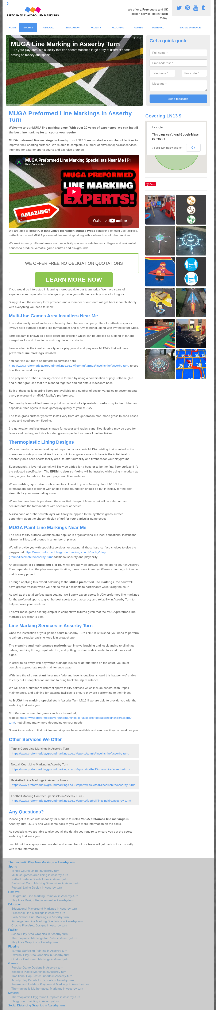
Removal (48, 27)
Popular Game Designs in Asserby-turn (37, 967)
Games (138, 27)
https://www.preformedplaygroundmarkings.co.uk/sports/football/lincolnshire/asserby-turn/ (71, 800)
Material (158, 27)
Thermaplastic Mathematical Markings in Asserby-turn (47, 988)
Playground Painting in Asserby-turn (35, 1001)
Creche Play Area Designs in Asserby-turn (39, 925)
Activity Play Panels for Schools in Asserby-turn (42, 980)
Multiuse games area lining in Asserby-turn (39, 875)
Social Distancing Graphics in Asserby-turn (36, 1005)
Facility (96, 27)
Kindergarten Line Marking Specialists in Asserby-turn (47, 921)
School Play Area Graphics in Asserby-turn (39, 933)
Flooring (118, 27)
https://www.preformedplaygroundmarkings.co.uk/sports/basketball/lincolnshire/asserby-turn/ (73, 784)
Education (73, 27)
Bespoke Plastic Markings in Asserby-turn (38, 971)
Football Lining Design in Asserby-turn (36, 887)
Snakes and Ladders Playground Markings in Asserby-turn (50, 984)
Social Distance (190, 27)
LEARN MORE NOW (74, 279)
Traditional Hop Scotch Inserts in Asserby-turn (41, 976)
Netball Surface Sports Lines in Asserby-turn (40, 879)
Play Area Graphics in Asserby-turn (34, 942)
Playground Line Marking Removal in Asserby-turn (44, 896)
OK (193, 147)
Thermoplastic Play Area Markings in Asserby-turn (41, 862)
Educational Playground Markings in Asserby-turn (44, 908)
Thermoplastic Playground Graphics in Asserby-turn (45, 997)
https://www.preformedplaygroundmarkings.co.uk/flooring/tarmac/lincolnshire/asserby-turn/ (69, 365)
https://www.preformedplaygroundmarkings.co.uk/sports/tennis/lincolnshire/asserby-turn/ (70, 753)
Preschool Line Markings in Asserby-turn (38, 912)
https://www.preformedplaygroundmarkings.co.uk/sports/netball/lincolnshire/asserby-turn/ (71, 769)
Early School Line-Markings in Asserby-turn (40, 917)
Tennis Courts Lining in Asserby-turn (35, 870)
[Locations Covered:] (7, 3)
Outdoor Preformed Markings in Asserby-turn (41, 959)
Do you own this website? (167, 147)
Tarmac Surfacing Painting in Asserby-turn (39, 950)
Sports (28, 27)
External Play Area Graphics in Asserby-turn (40, 955)
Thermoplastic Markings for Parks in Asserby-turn (44, 938)
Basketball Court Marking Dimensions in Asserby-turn (46, 883)
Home (12, 27)
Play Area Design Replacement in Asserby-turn (42, 900)
